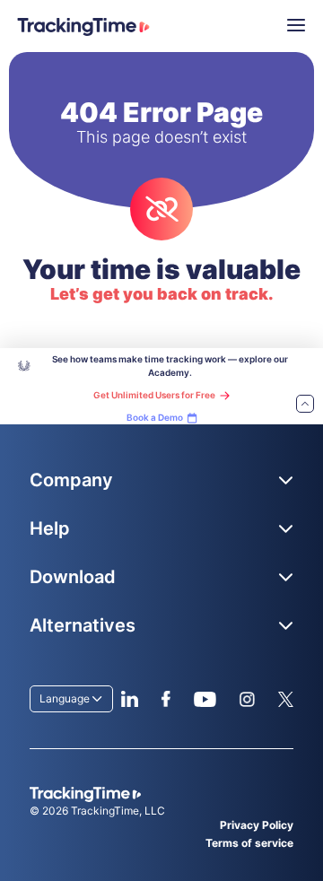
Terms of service (249, 843)
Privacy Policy (256, 825)
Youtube (204, 699)
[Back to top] (305, 405)
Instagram (247, 699)
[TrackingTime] (83, 26)
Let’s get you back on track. (162, 293)
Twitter (285, 699)
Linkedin (129, 699)
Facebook (165, 699)
